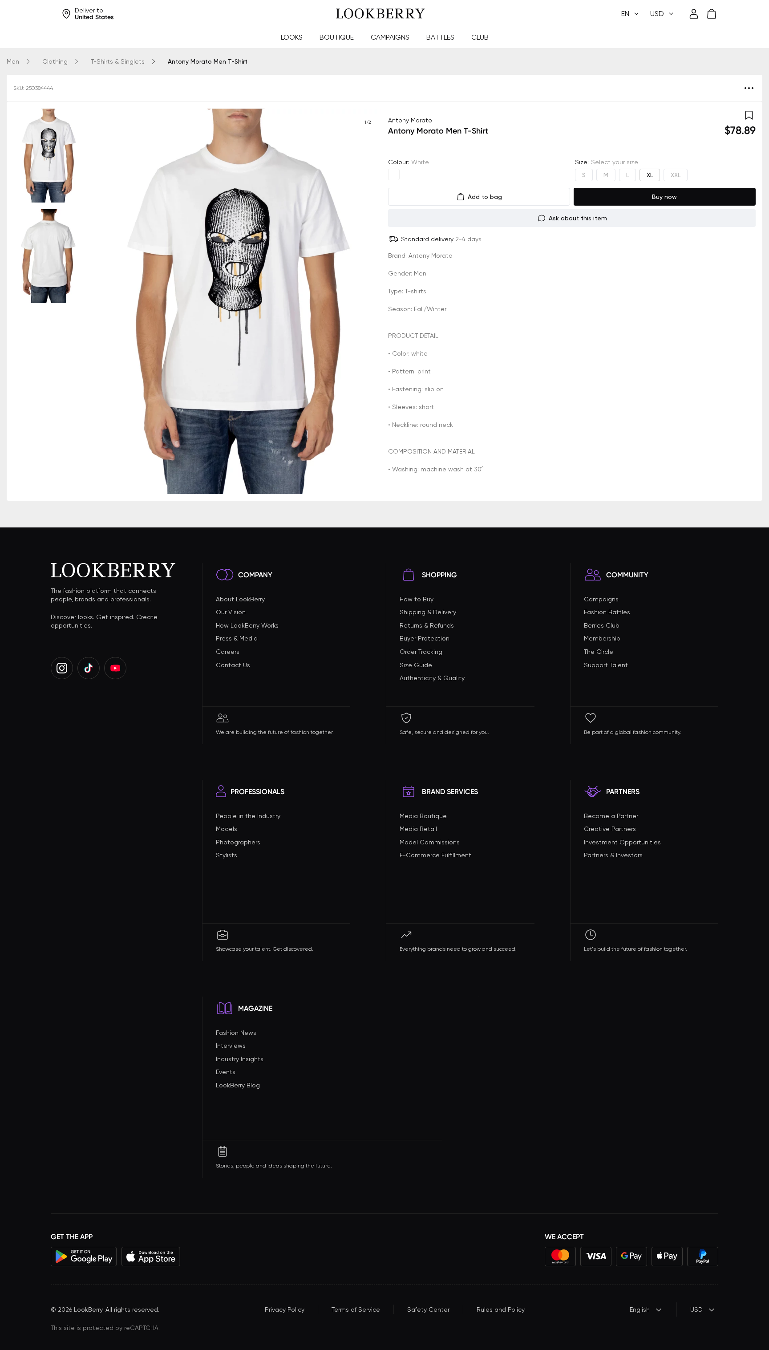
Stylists (226, 855)
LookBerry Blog (238, 1085)
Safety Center (428, 1309)
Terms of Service (356, 1309)
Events (225, 1071)
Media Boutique (423, 815)
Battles (440, 37)
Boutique (337, 37)
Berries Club (601, 625)
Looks (292, 37)
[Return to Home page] (380, 14)
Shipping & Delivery (428, 612)
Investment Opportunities (622, 842)
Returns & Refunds (427, 625)
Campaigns (390, 37)
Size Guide (416, 665)
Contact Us (233, 665)
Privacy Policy (284, 1309)
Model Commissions (430, 842)
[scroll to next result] (367, 301)
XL (650, 174)
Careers (227, 651)
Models (226, 828)
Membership (602, 638)
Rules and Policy (501, 1309)
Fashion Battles (607, 612)
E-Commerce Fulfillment (435, 855)
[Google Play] (84, 1256)
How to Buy (416, 599)
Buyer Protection (424, 638)
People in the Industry (248, 815)
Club (480, 37)
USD (696, 1309)
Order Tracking (421, 651)
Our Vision (231, 612)
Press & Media (237, 638)
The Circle (598, 651)
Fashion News (236, 1032)
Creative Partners (610, 828)
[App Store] (150, 1256)
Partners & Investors (613, 855)
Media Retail (418, 828)
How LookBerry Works (247, 625)
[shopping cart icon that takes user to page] (711, 13)
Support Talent (606, 665)
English (640, 1309)
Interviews (231, 1045)
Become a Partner (611, 815)
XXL (675, 174)
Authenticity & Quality (432, 677)
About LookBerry (240, 599)
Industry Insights (239, 1058)
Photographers (238, 842)
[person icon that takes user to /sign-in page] (693, 13)
